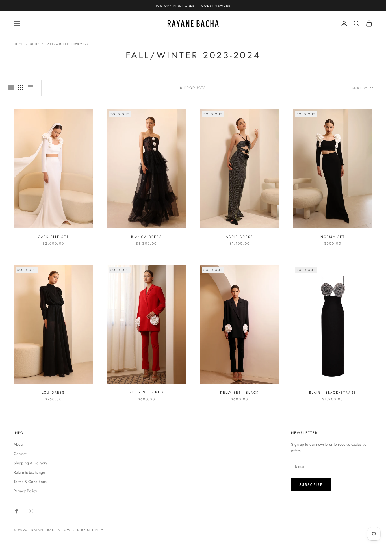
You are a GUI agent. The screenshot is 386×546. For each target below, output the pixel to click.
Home (19, 44)
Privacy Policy (25, 491)
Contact (20, 453)
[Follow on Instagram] (31, 511)
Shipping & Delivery (30, 463)
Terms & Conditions (30, 481)
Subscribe (311, 484)
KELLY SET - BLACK (239, 392)
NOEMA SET (332, 236)
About (18, 444)
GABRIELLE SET (53, 236)
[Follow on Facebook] (16, 511)
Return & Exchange (29, 472)
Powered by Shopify (83, 530)
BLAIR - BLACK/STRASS (332, 392)
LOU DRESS (53, 392)
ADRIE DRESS (239, 236)
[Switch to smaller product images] (20, 88)
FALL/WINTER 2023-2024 (67, 44)
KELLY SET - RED (146, 392)
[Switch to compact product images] (30, 88)
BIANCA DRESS (146, 236)
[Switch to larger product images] (11, 88)
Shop (34, 44)
